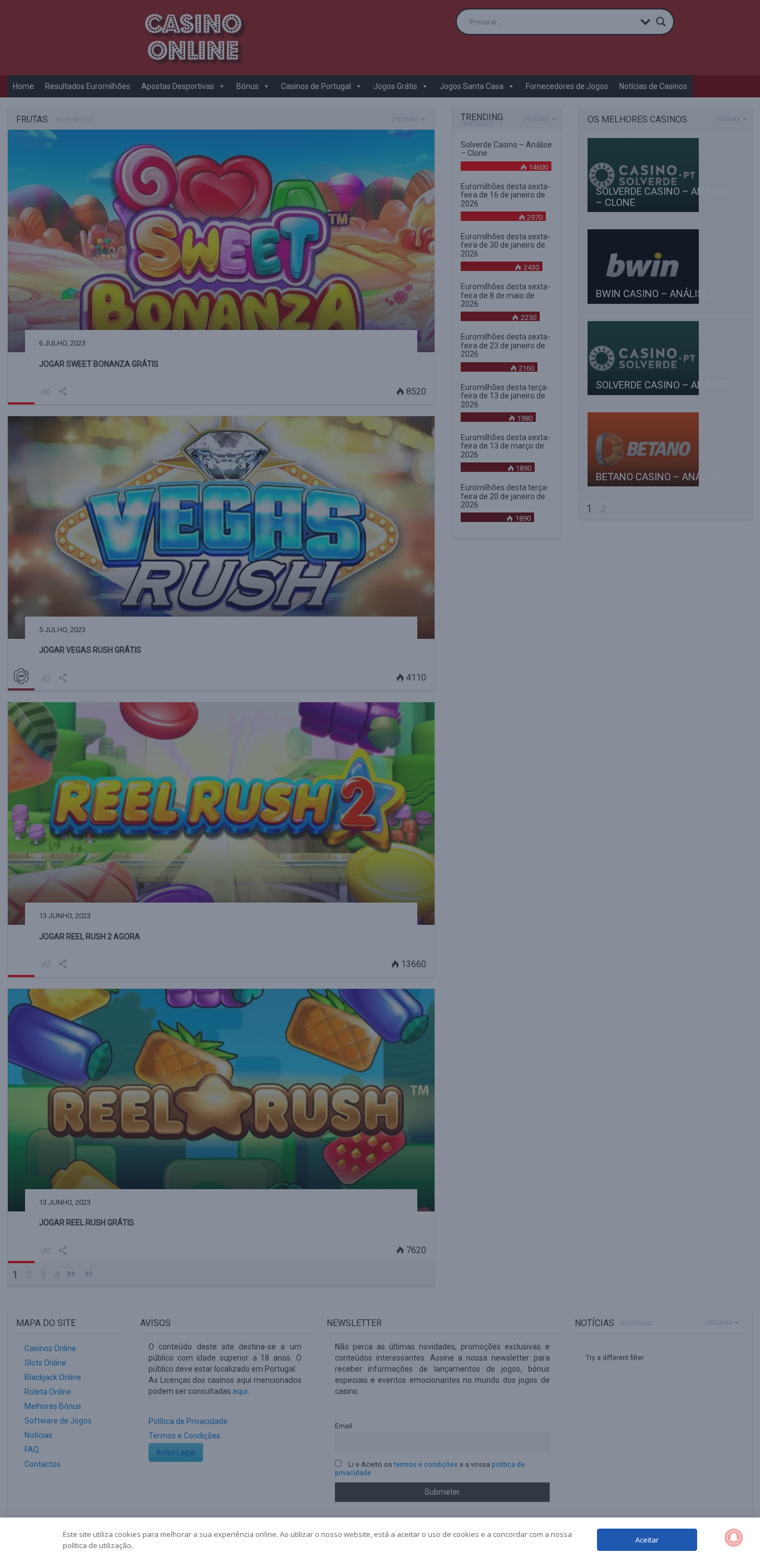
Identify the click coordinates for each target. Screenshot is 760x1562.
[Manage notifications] (734, 1537)
